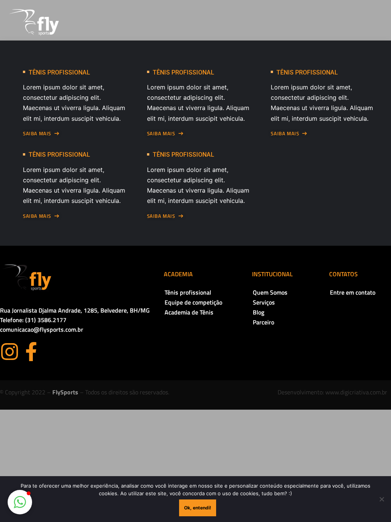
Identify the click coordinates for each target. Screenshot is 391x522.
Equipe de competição (193, 302)
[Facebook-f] (30, 351)
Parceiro (263, 322)
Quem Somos (270, 292)
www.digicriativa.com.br (356, 392)
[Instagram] (9, 351)
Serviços (264, 302)
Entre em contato (352, 292)
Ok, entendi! (197, 508)
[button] (20, 502)
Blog (258, 312)
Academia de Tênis (189, 312)
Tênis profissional (188, 292)
